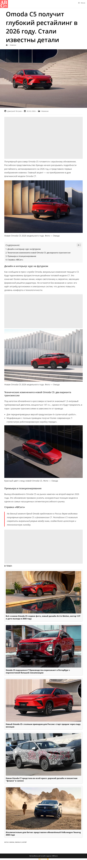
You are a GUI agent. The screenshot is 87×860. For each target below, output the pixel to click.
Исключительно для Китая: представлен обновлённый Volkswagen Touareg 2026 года (43, 833)
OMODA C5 (18, 842)
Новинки (13, 45)
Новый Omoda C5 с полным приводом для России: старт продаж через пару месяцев (43, 725)
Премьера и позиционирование (21, 256)
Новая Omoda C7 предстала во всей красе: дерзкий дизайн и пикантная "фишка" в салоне (41, 779)
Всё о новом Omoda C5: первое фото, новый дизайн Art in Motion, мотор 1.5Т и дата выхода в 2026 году (43, 617)
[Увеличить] (80, 183)
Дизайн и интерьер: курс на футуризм (24, 249)
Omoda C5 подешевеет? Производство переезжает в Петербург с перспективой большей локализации (38, 671)
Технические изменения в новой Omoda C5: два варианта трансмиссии (38, 252)
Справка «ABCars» (15, 259)
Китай (24, 842)
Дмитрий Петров (14, 111)
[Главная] (7, 45)
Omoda (11, 842)
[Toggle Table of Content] (77, 245)
